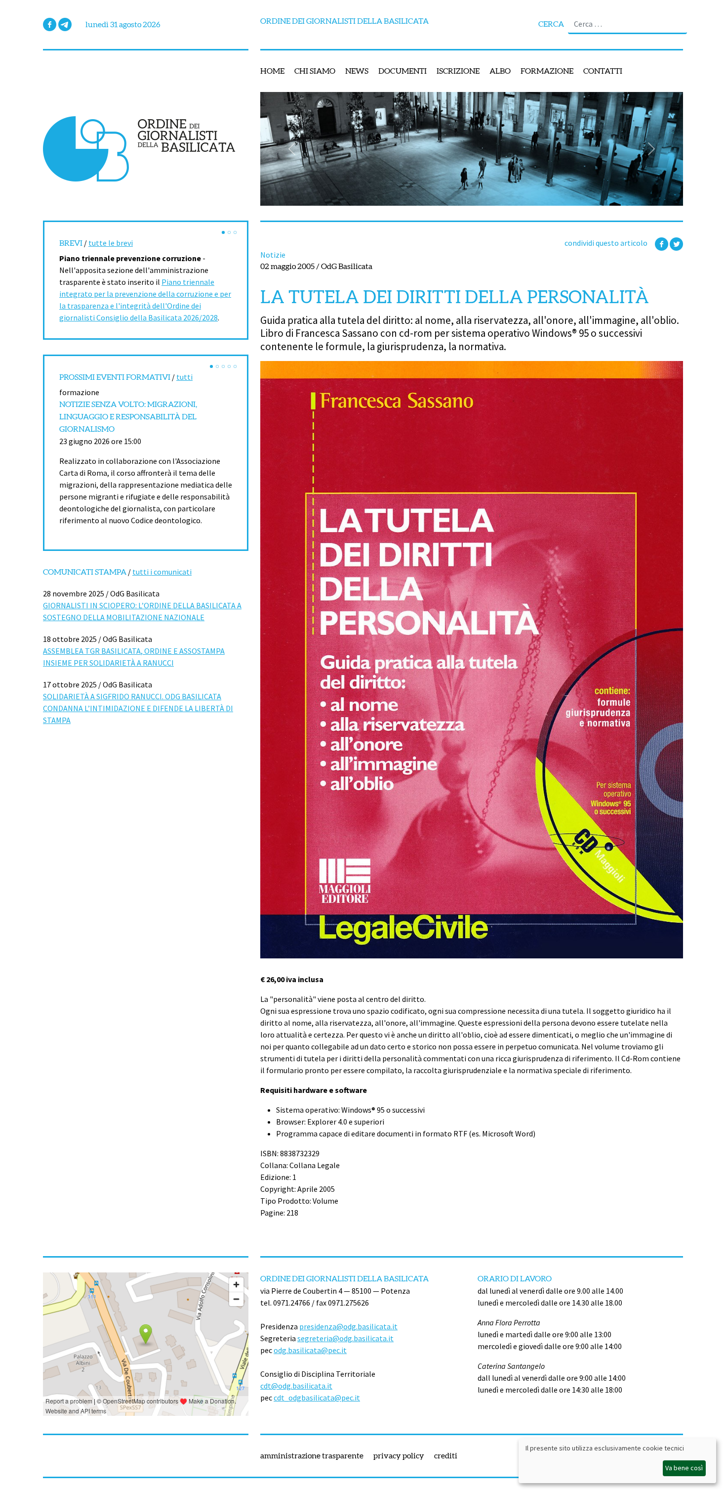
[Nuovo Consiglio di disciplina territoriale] (229, 232)
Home (272, 71)
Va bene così (684, 1467)
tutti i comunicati (162, 572)
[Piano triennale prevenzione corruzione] (223, 232)
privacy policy (398, 1456)
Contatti (602, 71)
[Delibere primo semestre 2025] (235, 232)
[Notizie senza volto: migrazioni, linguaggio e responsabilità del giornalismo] (211, 366)
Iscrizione (458, 71)
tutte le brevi (110, 243)
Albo (500, 71)
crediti (445, 1456)
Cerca (551, 24)
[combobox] (627, 24)
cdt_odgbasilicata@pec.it (317, 1398)
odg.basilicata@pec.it (310, 1350)
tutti (184, 377)
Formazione (547, 71)
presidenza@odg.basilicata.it (348, 1326)
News (356, 71)
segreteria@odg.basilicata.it (345, 1338)
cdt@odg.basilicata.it (296, 1386)
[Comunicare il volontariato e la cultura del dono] (217, 366)
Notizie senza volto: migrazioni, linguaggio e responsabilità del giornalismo (128, 417)
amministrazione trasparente (311, 1456)
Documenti (402, 71)
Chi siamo (314, 71)
